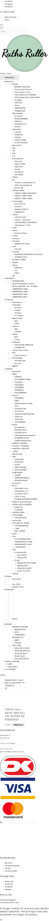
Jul (16, 270)
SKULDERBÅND (21, 393)
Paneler (17, 169)
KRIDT (17, 401)
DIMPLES (18, 121)
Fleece (14, 230)
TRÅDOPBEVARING (22, 478)
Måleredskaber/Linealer (24, 403)
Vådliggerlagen (20, 111)
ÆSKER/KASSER (21, 480)
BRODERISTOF (20, 629)
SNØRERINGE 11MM (19, 294)
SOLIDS (18, 127)
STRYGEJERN (17, 515)
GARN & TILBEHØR (12, 661)
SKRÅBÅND (19, 390)
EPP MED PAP (20, 361)
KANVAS (18, 137)
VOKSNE (18, 331)
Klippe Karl (19, 507)
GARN (9, 664)
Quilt (14, 246)
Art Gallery (19, 116)
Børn (16, 321)
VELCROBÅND (20, 422)
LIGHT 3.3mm (20, 496)
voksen (17, 340)
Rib (13, 180)
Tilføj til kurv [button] (18, 725)
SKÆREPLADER (18, 512)
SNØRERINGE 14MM (20, 289)
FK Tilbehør (19, 315)
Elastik (14, 425)
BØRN (17, 640)
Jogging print (19, 212)
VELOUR (18, 249)
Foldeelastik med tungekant (25, 435)
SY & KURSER (10, 669)
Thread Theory (20, 355)
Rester (14, 619)
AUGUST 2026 (18, 587)
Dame (17, 323)
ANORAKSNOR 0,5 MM (23, 542)
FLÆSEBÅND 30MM (22, 379)
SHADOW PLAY (21, 124)
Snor (14, 536)
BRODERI (8, 624)
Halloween (19, 268)
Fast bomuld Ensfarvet (23, 89)
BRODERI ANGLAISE (22, 87)
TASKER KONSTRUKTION (24, 414)
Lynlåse (15, 451)
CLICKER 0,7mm (21, 494)
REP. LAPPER (20, 531)
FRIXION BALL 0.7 (22, 491)
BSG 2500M (21, 555)
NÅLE (17, 632)
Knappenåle (19, 459)
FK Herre (18, 313)
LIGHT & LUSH (20, 217)
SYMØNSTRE (20, 347)
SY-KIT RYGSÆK (21, 143)
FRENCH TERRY (18, 190)
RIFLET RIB (19, 188)
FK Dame (18, 308)
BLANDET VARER (18, 260)
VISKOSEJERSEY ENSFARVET (26, 222)
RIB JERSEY (19, 175)
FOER (14, 228)
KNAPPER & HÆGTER (20, 448)
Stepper (15, 262)
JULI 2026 (16, 584)
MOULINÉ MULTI (21, 653)
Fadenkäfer (16, 305)
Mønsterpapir (17, 454)
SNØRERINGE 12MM (20, 292)
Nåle (14, 456)
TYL (13, 156)
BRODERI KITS (17, 637)
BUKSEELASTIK (21, 430)
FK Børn (18, 310)
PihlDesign (16, 342)
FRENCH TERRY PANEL (23, 198)
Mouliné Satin (20, 656)
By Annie (18, 363)
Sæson (15, 265)
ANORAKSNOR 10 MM (23, 544)
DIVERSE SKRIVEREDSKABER (26, 499)
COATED (18, 132)
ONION (14, 334)
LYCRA (15, 236)
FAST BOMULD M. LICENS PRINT (27, 97)
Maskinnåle (19, 462)
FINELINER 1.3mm (21, 488)
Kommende (16, 579)
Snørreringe (16, 520)
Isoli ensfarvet (20, 204)
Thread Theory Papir (20, 350)
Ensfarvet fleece (21, 233)
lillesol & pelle (17, 318)
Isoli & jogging (17, 201)
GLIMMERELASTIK (22, 438)
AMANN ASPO (22, 566)
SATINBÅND (19, 387)
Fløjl (13, 153)
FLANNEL (18, 100)
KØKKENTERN (20, 108)
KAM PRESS (9, 278)
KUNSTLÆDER (20, 140)
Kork (14, 148)
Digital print (19, 167)
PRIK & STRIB (20, 164)
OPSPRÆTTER (20, 409)
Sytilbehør (9, 369)
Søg (1, 25)
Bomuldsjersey (17, 159)
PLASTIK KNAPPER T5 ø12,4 (23, 284)
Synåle (17, 465)
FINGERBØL (19, 398)
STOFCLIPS (19, 411)
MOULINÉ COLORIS (22, 648)
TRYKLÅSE (19, 419)
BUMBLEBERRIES (21, 119)
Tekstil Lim (19, 417)
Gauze (17, 105)
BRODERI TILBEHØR (20, 627)
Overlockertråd (20, 552)
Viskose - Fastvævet (22, 220)
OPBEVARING (17, 473)
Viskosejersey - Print (22, 225)
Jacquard (15, 238)
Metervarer (9, 81)
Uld (13, 276)
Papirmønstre (17, 302)
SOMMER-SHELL (21, 257)
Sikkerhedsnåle (20, 467)
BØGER (15, 366)
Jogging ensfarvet (21, 209)
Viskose (15, 214)
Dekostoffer (16, 129)
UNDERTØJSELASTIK (23, 441)
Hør (13, 151)
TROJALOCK (22, 558)
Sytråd (17, 560)
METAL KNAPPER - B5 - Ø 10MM (24, 286)
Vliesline (15, 574)
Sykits (14, 534)
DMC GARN (16, 645)
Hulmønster (19, 172)
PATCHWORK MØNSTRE (24, 345)
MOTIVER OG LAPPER (20, 523)
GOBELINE (19, 135)
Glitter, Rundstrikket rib (23, 185)
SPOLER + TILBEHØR (20, 446)
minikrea (15, 326)
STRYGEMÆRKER (21, 526)
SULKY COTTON (23, 571)
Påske (17, 273)
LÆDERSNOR (20, 547)
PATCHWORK (17, 113)
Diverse (15, 395)
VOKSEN (18, 643)
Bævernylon (17, 145)
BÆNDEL (18, 377)
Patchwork (16, 483)
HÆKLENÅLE (12, 667)
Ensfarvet (18, 161)
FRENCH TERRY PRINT (23, 196)
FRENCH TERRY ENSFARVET (26, 193)
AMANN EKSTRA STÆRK (26, 563)
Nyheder (8, 576)
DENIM (14, 177)
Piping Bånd (19, 385)
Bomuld (15, 84)
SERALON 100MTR (24, 568)
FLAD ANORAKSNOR (23, 539)
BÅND (14, 374)
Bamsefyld (16, 371)
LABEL (17, 528)
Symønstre (9, 300)
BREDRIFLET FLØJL (22, 244)
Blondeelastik (20, 427)
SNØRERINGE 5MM (19, 297)
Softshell (15, 252)
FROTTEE (18, 103)
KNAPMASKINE (18, 281)
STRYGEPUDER (21, 518)
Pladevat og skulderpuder (22, 502)
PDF (13, 353)
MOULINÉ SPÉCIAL (22, 659)
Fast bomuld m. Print (22, 92)
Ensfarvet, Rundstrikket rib (25, 183)
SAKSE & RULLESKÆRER (22, 504)
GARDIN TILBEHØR (19, 443)
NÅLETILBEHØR (21, 470)
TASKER (18, 475)
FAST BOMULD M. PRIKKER (25, 95)
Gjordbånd (18, 382)
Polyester (16, 241)
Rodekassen (9, 590)
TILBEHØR (19, 510)
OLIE (16, 406)
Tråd (14, 550)
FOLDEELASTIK (21, 433)
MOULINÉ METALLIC (22, 651)
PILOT (14, 486)
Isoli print (18, 206)
